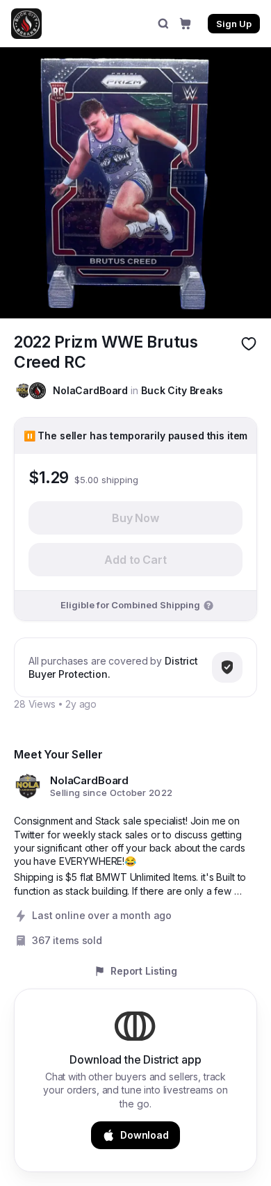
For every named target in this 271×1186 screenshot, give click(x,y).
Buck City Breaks (182, 390)
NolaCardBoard (90, 390)
